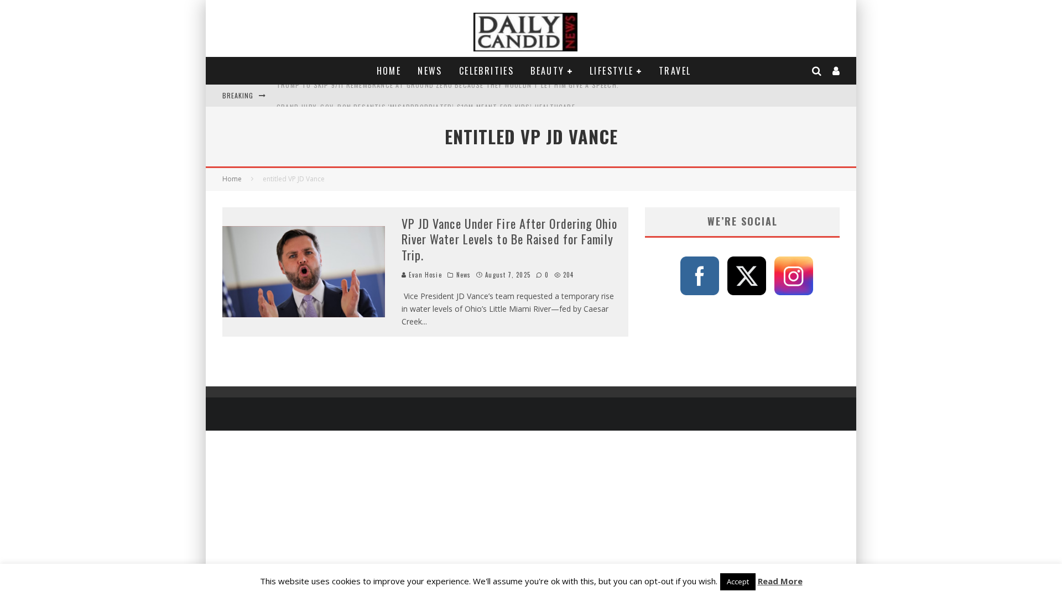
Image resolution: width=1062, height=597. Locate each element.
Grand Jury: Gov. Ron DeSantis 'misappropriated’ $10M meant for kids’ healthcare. (427, 95)
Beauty (547, 70)
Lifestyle (612, 70)
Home (389, 70)
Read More (780, 580)
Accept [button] (738, 581)
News (430, 70)
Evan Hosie (424, 274)
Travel (675, 70)
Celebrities (486, 70)
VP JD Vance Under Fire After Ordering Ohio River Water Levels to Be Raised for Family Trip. (509, 239)
